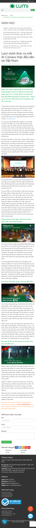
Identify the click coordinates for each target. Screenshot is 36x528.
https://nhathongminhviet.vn (13, 485)
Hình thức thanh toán (6, 515)
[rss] (22, 447)
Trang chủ (8, 450)
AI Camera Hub (10, 119)
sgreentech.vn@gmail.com (12, 483)
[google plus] (25, 447)
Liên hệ (23, 452)
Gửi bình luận (6, 442)
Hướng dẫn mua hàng (7, 511)
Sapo (23, 522)
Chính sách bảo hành (7, 496)
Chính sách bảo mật (6, 492)
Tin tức (7, 452)
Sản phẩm (24, 450)
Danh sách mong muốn (22, 1)
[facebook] (16, 447)
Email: (3, 424)
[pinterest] (29, 447)
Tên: (2, 417)
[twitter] (19, 447)
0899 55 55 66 (10, 479)
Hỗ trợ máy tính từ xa (6, 512)
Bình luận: (4, 431)
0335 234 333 (11, 481)
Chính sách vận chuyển (7, 493)
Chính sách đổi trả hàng (7, 495)
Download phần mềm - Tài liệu (8, 513)
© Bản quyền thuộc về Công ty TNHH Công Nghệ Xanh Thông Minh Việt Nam (18, 521)
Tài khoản (31, 1)
